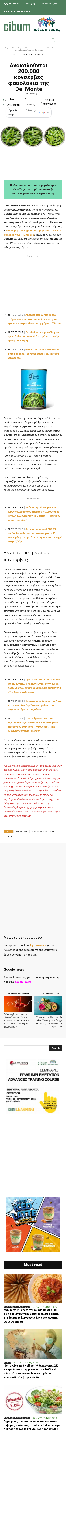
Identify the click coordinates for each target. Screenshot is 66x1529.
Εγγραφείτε (38, 945)
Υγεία (7, 1363)
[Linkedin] (52, 851)
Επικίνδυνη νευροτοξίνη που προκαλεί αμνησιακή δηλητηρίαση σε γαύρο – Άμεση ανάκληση (35, 336)
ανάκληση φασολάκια (44, 831)
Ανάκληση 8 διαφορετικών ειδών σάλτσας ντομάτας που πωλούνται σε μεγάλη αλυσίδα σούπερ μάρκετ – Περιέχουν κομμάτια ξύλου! (17, 1020)
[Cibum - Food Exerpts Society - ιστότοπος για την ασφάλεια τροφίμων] (32, 24)
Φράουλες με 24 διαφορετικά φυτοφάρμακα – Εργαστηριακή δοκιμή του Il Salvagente (34, 354)
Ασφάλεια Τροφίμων (25, 48)
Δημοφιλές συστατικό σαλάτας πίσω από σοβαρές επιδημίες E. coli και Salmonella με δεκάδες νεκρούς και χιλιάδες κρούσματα (32, 1425)
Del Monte (21, 831)
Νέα (13, 48)
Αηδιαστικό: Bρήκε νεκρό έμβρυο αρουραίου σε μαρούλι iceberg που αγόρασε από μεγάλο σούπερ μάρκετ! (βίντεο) (34, 319)
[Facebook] (19, 851)
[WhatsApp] (44, 851)
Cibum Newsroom (13, 102)
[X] (27, 851)
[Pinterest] (35, 851)
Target (10, 836)
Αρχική (7, 48)
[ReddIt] (61, 851)
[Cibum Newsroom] (3, 102)
